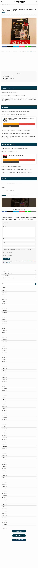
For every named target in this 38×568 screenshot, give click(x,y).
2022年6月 (4, 401)
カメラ (11, 195)
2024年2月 (4, 357)
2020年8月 (4, 450)
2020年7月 (4, 453)
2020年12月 (4, 441)
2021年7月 (4, 426)
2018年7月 (4, 506)
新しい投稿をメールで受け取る (7, 255)
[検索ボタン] (2, 2)
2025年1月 (4, 332)
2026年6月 (4, 294)
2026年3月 (4, 301)
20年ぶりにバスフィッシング (9, 75)
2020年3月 (4, 462)
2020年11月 (4, 444)
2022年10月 (4, 392)
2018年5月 (4, 511)
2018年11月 (4, 497)
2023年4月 (4, 379)
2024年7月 (4, 346)
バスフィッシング (15, 195)
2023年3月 (4, 381)
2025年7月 (4, 319)
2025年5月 (4, 323)
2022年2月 (4, 410)
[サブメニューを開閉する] (35, 271)
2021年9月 (4, 421)
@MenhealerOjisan (30, 51)
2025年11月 (4, 310)
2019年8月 (4, 477)
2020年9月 (4, 448)
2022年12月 (4, 388)
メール (4, 242)
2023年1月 (4, 386)
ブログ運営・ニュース (7, 273)
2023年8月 (4, 370)
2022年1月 (4, 412)
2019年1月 (4, 493)
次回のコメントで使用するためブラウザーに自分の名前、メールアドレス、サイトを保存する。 (18, 249)
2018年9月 (4, 502)
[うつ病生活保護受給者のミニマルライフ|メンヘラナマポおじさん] (19, 2)
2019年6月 (4, 482)
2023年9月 (4, 368)
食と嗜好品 (5, 280)
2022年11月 (4, 390)
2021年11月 (4, 417)
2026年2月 (4, 303)
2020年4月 (4, 459)
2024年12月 (4, 334)
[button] (4, 46)
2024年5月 (4, 350)
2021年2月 (4, 437)
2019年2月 (4, 491)
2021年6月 (4, 428)
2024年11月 (4, 337)
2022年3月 (4, 408)
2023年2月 (4, 384)
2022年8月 (4, 397)
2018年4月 (4, 513)
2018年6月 (4, 508)
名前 (3, 238)
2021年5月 (4, 430)
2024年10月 (4, 339)
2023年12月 (4, 361)
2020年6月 (4, 455)
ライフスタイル (6, 275)
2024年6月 (4, 348)
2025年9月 (4, 314)
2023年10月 (4, 366)
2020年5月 (4, 457)
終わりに (5, 79)
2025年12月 (4, 308)
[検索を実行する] (35, 284)
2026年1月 (4, 305)
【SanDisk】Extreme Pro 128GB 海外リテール (16, 155)
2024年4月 (4, 352)
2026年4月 (4, 299)
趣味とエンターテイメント (8, 277)
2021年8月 (4, 424)
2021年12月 (4, 415)
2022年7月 (4, 399)
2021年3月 (4, 435)
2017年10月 (4, 524)
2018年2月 (4, 515)
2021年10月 (4, 419)
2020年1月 (4, 466)
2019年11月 (4, 470)
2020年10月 (4, 446)
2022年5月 (4, 404)
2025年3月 (4, 328)
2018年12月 (4, 495)
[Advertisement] (19, 61)
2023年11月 (4, 363)
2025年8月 (4, 317)
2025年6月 (4, 321)
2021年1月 (4, 439)
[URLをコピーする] (33, 46)
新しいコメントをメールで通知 (7, 252)
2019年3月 (4, 488)
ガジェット (4, 12)
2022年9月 (4, 395)
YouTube (8, 195)
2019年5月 (4, 484)
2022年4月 (4, 406)
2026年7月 (4, 292)
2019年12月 (4, 468)
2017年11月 (4, 522)
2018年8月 (4, 504)
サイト (4, 245)
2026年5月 (4, 297)
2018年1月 (4, 517)
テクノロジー (6, 271)
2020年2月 (4, 464)
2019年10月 (4, 473)
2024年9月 (4, 341)
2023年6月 (4, 375)
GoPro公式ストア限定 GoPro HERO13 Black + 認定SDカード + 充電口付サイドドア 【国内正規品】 (21, 119)
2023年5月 (4, 377)
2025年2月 (4, 330)
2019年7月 (4, 479)
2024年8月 (4, 343)
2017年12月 (4, 520)
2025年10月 (4, 312)
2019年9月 (4, 475)
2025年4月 (4, 326)
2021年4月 (4, 433)
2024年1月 (4, 359)
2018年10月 (4, 499)
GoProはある (6, 76)
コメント (4, 226)
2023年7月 (4, 372)
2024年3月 (4, 355)
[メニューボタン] (36, 2)
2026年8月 (4, 290)
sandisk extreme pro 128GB (9, 78)
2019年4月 (4, 486)
